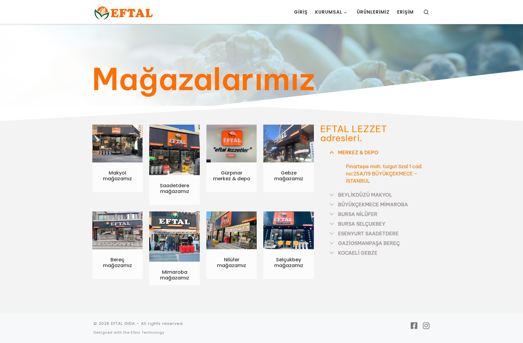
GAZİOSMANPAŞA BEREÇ (369, 243)
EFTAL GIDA (123, 323)
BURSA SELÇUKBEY (361, 224)
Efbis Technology (147, 332)
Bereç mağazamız (117, 262)
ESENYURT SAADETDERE (368, 233)
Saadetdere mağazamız (174, 188)
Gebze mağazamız (288, 175)
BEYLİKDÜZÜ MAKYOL (365, 195)
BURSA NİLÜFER (357, 214)
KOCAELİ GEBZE (357, 253)
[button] (375, 152)
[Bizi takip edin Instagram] (426, 326)
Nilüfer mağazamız (231, 262)
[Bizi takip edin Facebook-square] (414, 326)
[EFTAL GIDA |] (124, 12)
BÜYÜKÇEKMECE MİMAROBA (373, 204)
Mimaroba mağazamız (174, 275)
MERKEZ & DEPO (358, 152)
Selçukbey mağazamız (288, 262)
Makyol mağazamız (117, 175)
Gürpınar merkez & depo (231, 175)
